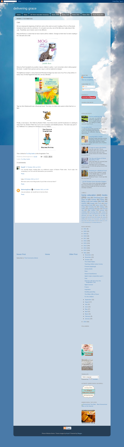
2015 (85, 243)
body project (84, 220)
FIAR (102, 201)
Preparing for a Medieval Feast (98, 170)
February (88, 316)
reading (103, 212)
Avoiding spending (90, 292)
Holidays (102, 207)
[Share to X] (48, 157)
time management (94, 213)
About (25, 14)
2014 (85, 245)
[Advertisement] (47, 238)
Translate (95, 379)
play (98, 208)
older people (91, 220)
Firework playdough (90, 266)
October (87, 259)
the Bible (103, 215)
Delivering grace (99, 197)
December (88, 255)
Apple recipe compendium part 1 (94, 276)
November (88, 257)
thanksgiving (87, 222)
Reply (22, 173)
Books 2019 (55, 14)
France (87, 287)
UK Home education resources (39, 14)
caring (104, 217)
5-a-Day (23, 159)
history (102, 199)
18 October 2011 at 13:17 (31, 179)
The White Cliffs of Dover (92, 294)
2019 (85, 233)
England (84, 217)
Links (88, 197)
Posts (85, 86)
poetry (96, 215)
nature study (99, 205)
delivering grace (24, 8)
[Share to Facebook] (50, 157)
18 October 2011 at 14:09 (41, 189)
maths (83, 208)
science (84, 203)
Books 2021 (75, 14)
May (86, 309)
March (87, 314)
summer (102, 210)
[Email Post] (41, 156)
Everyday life (92, 207)
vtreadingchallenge (96, 222)
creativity (84, 212)
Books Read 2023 (98, 14)
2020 (85, 231)
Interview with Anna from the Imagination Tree (93, 281)
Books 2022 (86, 14)
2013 (85, 248)
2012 (85, 250)
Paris (86, 271)
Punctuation (96, 218)
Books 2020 (65, 14)
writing (83, 219)
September (88, 299)
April (86, 311)
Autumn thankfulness (91, 273)
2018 (85, 236)
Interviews (84, 215)
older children (92, 210)
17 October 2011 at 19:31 (33, 167)
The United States (90, 261)
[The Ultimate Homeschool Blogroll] (88, 398)
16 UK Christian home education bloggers (94, 181)
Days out (85, 199)
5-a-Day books (30, 153)
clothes (101, 220)
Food (99, 203)
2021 (85, 229)
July (86, 304)
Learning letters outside (95, 136)
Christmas (89, 218)
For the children (89, 296)
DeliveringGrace (26, 189)
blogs (90, 215)
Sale (97, 220)
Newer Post (21, 254)
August (87, 302)
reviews (93, 199)
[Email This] (44, 157)
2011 (85, 252)
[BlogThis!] (46, 157)
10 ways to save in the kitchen (97, 147)
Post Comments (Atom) (31, 258)
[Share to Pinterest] (51, 157)
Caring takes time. (87, 127)
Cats (86, 278)
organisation (85, 213)
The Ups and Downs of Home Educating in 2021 (97, 159)
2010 (85, 321)
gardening (91, 208)
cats (89, 217)
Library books (88, 269)
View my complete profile (89, 80)
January (87, 318)
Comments (87, 89)
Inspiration (88, 289)
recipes (98, 217)
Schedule (103, 218)
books (28, 159)
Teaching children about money (94, 264)
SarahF (23, 167)
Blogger (80, 433)
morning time (94, 212)
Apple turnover (89, 284)
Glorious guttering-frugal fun (97, 116)
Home (19, 14)
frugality (92, 203)
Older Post (73, 254)
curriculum (103, 213)
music (93, 217)
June (86, 306)
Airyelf (68, 433)
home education (89, 195)
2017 (85, 238)
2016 (85, 241)
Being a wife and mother (90, 201)
